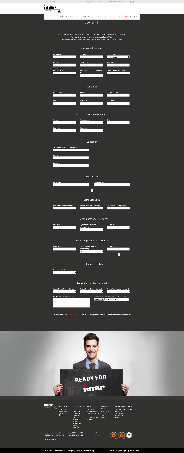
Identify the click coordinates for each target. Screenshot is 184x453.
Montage (75, 425)
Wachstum (104, 413)
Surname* (84, 54)
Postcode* (111, 100)
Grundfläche (62, 409)
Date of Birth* (112, 54)
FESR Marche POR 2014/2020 (92, 418)
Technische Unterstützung (77, 412)
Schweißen (76, 419)
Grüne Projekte (118, 417)
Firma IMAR (90, 409)
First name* (57, 54)
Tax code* (110, 62)
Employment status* (61, 270)
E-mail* (56, 62)
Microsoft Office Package (63, 205)
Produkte (118, 16)
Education (57, 155)
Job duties (111, 224)
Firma (61, 16)
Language (57, 182)
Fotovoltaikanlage (119, 409)
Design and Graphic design (90, 205)
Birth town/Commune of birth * (91, 71)
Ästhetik (61, 415)
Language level (99, 182)
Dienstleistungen (104, 16)
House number (85, 120)
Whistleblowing (89, 451)
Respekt (103, 415)
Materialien (76, 427)
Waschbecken (63, 411)
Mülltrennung (118, 411)
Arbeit (126, 16)
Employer (56, 224)
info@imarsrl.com (117, 1)
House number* (113, 92)
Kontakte (134, 16)
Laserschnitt (76, 415)
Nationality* (58, 92)
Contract (61, 413)
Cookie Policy (79, 451)
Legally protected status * (117, 70)
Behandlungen (77, 423)
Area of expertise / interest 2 (91, 289)
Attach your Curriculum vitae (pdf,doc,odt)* (110, 297)
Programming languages (116, 205)
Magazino (136, 451)
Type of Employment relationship (88, 225)
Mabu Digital (123, 451)
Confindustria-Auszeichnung (118, 414)
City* (55, 100)
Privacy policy (71, 451)
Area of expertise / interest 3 (118, 289)
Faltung (75, 417)
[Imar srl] (52, 9)
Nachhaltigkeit (89, 16)
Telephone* (84, 62)
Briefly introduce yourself (63, 297)
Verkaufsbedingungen (93, 414)
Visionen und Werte (74, 16)
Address (56, 120)
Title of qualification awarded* (65, 147)
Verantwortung (105, 411)
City (108, 120)
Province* (83, 100)
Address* (83, 92)
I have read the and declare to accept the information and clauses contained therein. (93, 314)
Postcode (83, 128)
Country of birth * (60, 70)
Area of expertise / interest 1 (64, 289)
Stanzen (75, 421)
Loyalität (103, 417)
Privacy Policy (73, 314)
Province (56, 128)
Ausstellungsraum (92, 411)
